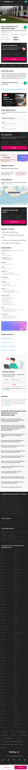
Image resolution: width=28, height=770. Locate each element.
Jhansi (15, 623)
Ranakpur (16, 598)
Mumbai (16, 639)
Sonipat (2, 635)
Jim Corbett (3, 553)
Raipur (2, 708)
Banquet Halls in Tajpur (6, 521)
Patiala (15, 594)
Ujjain (2, 724)
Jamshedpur (17, 585)
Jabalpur (3, 714)
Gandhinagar (4, 720)
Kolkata (2, 645)
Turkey (15, 601)
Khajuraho (3, 632)
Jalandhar (3, 711)
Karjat (15, 591)
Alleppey (3, 617)
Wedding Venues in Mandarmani (9, 531)
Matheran (16, 582)
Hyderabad (16, 642)
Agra (2, 670)
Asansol (16, 604)
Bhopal (2, 683)
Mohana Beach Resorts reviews (12, 510)
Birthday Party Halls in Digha (8, 350)
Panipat (2, 727)
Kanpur (15, 670)
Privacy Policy (5, 735)
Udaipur (16, 667)
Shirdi (15, 629)
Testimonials (23, 735)
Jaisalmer (16, 553)
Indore (2, 654)
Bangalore (16, 645)
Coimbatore (17, 714)
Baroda (15, 676)
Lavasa (2, 579)
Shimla (2, 717)
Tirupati (2, 572)
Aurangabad (17, 724)
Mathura (16, 557)
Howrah (16, 702)
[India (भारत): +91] (6, 380)
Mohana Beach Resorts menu (12, 513)
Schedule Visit (14, 221)
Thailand (3, 598)
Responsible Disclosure (17, 741)
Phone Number (15, 379)
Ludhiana (3, 676)
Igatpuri (16, 620)
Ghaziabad (3, 657)
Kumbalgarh (17, 572)
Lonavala (16, 617)
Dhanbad (16, 576)
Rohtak (2, 550)
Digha (2, 563)
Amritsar (16, 686)
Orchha (15, 579)
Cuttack (16, 720)
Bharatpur (3, 607)
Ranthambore (4, 629)
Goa (15, 657)
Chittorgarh (16, 550)
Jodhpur (16, 695)
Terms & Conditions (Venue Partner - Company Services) (12, 746)
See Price (14, 59)
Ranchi (2, 698)
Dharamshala (17, 569)
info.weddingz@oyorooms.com (15, 756)
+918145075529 (4, 84)
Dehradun (3, 705)
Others (15, 610)
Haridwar (16, 626)
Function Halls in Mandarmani (16, 540)
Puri (15, 664)
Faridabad (16, 680)
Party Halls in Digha (6, 342)
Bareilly (2, 576)
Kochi (15, 698)
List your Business (8, 738)
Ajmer (2, 582)
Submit (14, 147)
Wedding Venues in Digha (7, 346)
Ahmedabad (17, 654)
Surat (2, 673)
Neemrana (3, 620)
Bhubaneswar (17, 683)
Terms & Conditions (21, 731)
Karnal (2, 702)
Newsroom (14, 735)
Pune (15, 648)
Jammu (16, 563)
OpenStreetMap (20, 203)
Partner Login (5, 731)
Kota (2, 557)
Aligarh (15, 566)
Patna (2, 664)
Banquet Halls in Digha (6, 338)
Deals (19, 738)
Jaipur (2, 651)
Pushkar (2, 601)
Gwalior (16, 711)
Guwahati (3, 692)
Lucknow (16, 651)
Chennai (2, 648)
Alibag (2, 591)
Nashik (15, 689)
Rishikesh (3, 626)
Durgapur (3, 569)
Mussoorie (3, 623)
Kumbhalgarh (4, 604)
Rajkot (15, 708)
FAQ (13, 731)
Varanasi (3, 686)
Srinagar (3, 588)
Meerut (2, 695)
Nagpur (15, 661)
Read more (22, 78)
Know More (24, 134)
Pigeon (14, 203)
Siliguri (15, 717)
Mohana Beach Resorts (6, 497)
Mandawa (3, 560)
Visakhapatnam (4, 689)
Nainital (2, 585)
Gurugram (3, 680)
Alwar (2, 566)
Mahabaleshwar (18, 632)
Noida (15, 673)
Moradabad (3, 639)
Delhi (2, 642)
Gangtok (3, 594)
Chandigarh (3, 661)
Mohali (2, 613)
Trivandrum (3, 610)
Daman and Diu (17, 727)
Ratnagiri (16, 588)
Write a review (21, 173)
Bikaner (16, 613)
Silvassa (16, 635)
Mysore (16, 607)
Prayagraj (16, 705)
